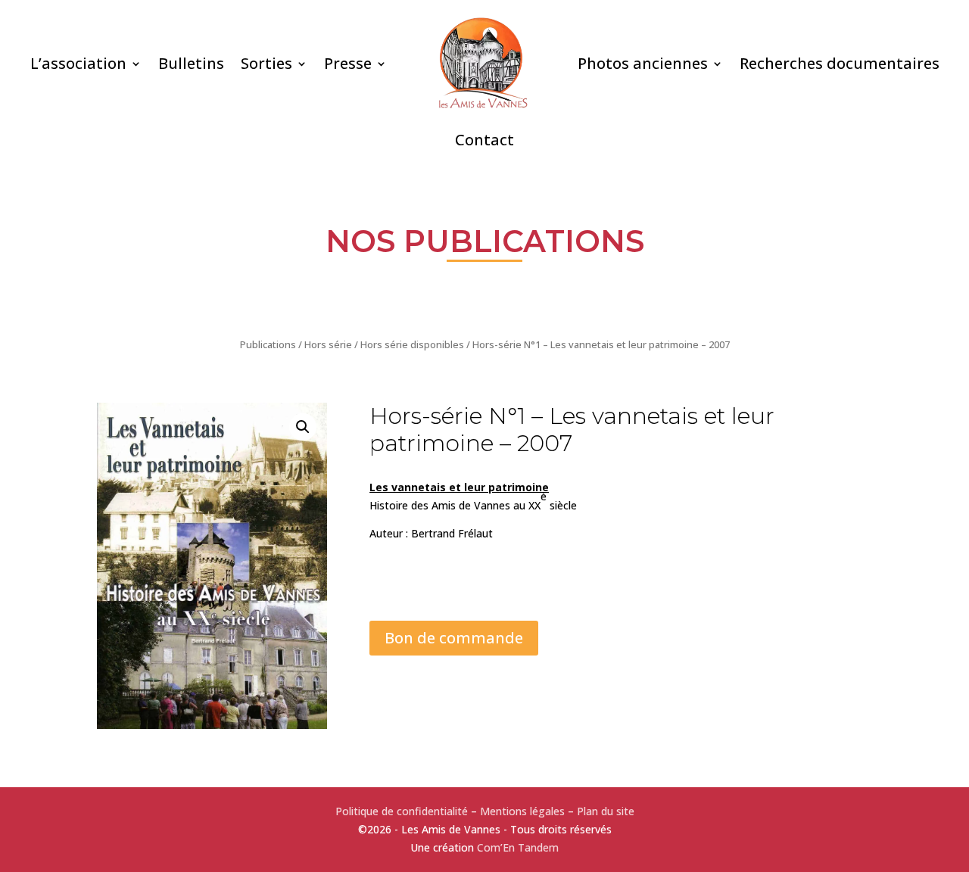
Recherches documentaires (839, 63)
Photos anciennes (643, 63)
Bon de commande (454, 638)
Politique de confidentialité (401, 811)
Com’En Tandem (518, 847)
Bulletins (191, 63)
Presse (348, 63)
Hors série (328, 344)
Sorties (266, 63)
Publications (268, 344)
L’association (78, 63)
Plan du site (605, 811)
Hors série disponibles (412, 344)
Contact (484, 139)
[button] (302, 427)
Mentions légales (522, 811)
